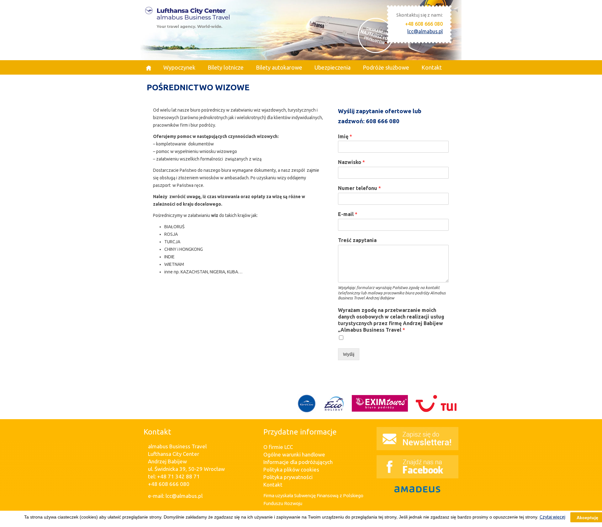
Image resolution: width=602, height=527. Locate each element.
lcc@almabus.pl (425, 31)
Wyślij (348, 354)
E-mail (347, 214)
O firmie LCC (278, 447)
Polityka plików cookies (291, 469)
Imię (345, 136)
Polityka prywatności (288, 477)
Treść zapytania (357, 240)
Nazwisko (351, 162)
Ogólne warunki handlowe (294, 454)
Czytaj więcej (552, 516)
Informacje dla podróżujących (298, 462)
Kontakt (273, 484)
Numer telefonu (359, 188)
